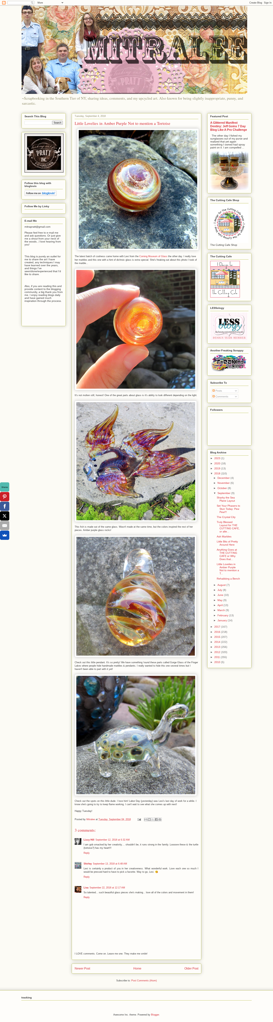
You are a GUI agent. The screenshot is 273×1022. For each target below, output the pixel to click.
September (224, 493)
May (220, 600)
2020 (217, 463)
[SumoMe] (4, 535)
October (222, 488)
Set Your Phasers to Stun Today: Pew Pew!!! (228, 509)
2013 (217, 646)
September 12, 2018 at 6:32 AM (112, 839)
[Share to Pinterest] (160, 819)
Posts (218, 390)
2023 (217, 458)
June (220, 594)
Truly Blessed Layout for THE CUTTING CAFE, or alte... (228, 527)
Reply (87, 853)
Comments (221, 396)
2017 (217, 626)
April (220, 605)
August (221, 584)
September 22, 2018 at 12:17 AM (107, 887)
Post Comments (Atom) (144, 980)
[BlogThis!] (149, 819)
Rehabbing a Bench (228, 578)
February (223, 615)
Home (137, 968)
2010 (217, 662)
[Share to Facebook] (156, 819)
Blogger (155, 1014)
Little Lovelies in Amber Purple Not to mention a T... (228, 569)
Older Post (191, 968)
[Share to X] (153, 819)
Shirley (88, 863)
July (220, 589)
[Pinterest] (4, 496)
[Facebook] (4, 506)
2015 (217, 636)
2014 (217, 641)
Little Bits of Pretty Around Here (227, 543)
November (223, 482)
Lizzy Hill (89, 839)
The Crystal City (226, 517)
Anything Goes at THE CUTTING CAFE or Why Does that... (227, 554)
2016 (217, 631)
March (221, 610)
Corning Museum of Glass (153, 256)
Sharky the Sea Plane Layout (226, 499)
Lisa (86, 887)
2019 (217, 468)
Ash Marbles (224, 536)
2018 (217, 473)
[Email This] (146, 819)
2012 (217, 652)
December (223, 477)
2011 (217, 657)
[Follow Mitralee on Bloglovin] (41, 194)
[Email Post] (139, 819)
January (222, 620)
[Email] (4, 525)
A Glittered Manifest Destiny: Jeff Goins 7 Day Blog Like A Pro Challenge (228, 126)
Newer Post (82, 968)
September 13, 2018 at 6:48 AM (110, 863)
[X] (4, 516)
